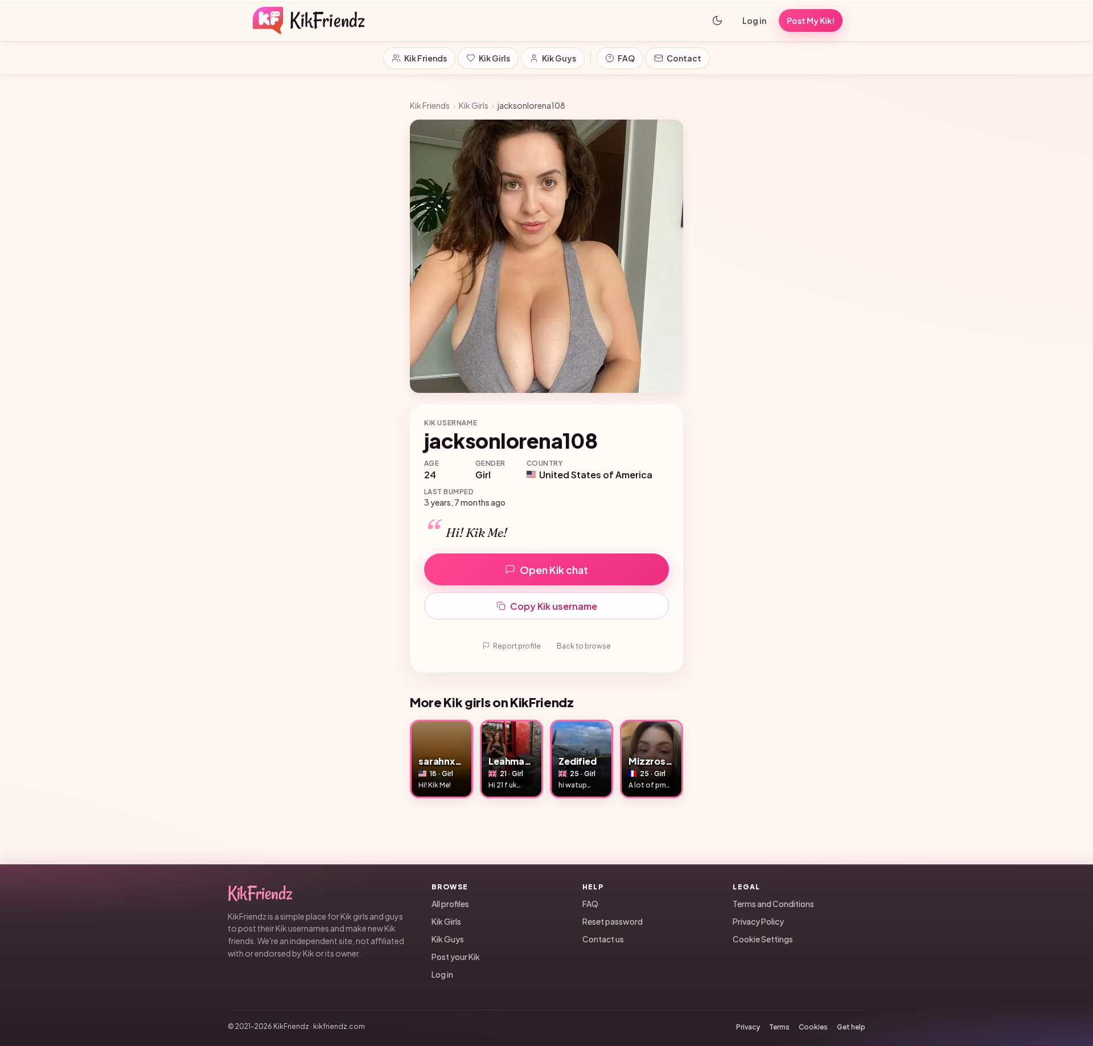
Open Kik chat (554, 569)
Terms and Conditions (773, 904)
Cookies (813, 1027)
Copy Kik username (553, 606)
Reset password (612, 921)
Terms (779, 1027)
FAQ (626, 58)
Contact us (603, 939)
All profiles (450, 904)
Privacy (748, 1027)
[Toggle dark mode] (717, 20)
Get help (851, 1027)
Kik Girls (494, 58)
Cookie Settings (763, 939)
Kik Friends (425, 58)
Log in (754, 20)
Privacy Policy (758, 921)
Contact (684, 58)
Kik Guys (559, 58)
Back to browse (584, 646)
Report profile (517, 646)
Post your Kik (456, 956)
